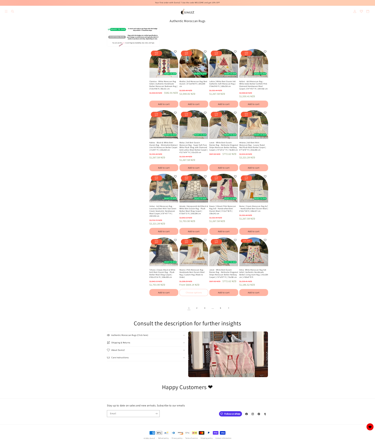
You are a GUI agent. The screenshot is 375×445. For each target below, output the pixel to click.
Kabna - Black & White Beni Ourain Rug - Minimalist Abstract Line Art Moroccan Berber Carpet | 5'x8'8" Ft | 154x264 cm (163, 146)
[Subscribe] (156, 413)
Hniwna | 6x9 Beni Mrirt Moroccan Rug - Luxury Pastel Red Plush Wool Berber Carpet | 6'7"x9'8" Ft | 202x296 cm (252, 146)
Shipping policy (207, 438)
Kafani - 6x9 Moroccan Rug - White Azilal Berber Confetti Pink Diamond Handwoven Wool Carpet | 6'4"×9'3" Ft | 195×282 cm (253, 85)
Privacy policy (177, 438)
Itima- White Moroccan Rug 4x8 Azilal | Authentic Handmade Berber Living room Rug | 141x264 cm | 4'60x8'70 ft (253, 274)
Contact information (223, 438)
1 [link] (189, 307)
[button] (6, 11)
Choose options (194, 292)
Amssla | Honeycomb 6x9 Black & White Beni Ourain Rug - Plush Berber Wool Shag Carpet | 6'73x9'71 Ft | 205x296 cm (193, 210)
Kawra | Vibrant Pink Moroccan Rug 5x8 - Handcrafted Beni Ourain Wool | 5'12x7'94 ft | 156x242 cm (222, 210)
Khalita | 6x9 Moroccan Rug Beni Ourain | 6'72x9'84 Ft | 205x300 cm (193, 84)
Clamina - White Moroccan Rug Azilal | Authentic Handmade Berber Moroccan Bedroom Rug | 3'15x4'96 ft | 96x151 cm (163, 85)
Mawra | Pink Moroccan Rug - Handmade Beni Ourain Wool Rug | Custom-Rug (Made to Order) (192, 274)
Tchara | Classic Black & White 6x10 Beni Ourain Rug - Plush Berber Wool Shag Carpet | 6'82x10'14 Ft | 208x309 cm (162, 274)
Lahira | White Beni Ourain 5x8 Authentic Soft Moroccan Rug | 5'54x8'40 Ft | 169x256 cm (222, 84)
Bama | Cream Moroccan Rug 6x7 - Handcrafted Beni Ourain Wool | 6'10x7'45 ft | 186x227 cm (253, 208)
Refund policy (163, 438)
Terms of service (191, 438)
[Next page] (228, 308)
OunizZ (152, 438)
